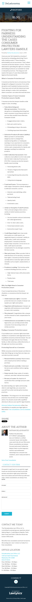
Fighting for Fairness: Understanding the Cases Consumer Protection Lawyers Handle (15, 39)
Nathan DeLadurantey (13, 52)
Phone (4, 485)
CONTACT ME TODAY (12, 524)
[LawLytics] (16, 593)
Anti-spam (23, 598)
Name (4, 479)
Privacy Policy (17, 598)
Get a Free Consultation (9, 460)
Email (4, 491)
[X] (16, 581)
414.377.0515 (17, 10)
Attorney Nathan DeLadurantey (11, 405)
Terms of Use (9, 598)
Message (5, 497)
